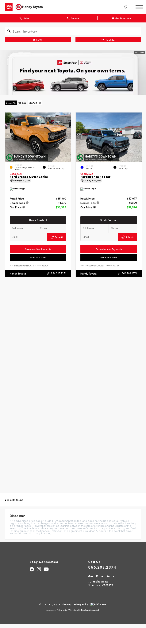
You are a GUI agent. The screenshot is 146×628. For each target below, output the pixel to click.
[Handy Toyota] (30, 7)
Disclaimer (139, 52)
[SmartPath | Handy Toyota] (73, 72)
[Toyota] (9, 7)
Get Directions (123, 18)
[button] (68, 136)
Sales (26, 18)
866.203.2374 (58, 273)
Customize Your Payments (38, 249)
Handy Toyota (18, 273)
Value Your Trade (38, 257)
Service (75, 18)
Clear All (11, 102)
